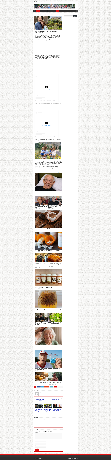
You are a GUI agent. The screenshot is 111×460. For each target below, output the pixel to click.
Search (75, 16)
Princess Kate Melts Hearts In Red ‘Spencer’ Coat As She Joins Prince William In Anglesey (40, 399)
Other (37, 14)
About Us (44, 1)
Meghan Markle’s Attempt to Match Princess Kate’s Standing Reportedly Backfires (57, 410)
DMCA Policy (47, 1)
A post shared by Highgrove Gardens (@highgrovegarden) (47, 100)
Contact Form (59, 1)
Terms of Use (51, 1)
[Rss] (77, 1)
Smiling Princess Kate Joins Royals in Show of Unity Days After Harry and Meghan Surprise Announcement (39, 410)
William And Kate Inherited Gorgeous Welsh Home (56, 399)
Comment (36, 432)
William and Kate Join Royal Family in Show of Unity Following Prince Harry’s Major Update (48, 410)
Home (41, 1)
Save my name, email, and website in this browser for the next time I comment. (45, 448)
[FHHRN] (54, 6)
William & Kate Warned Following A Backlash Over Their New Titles (47, 60)
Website (36, 445)
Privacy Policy (55, 1)
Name (36, 440)
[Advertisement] (48, 49)
